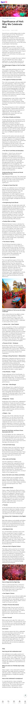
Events (14, 18)
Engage (6, 18)
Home (3, 18)
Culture (10, 18)
